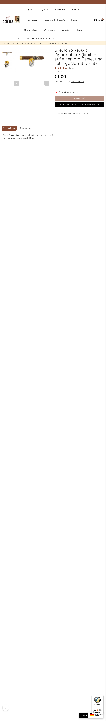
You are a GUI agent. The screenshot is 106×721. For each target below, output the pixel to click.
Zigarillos (44, 9)
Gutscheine (49, 30)
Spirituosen (33, 19)
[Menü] (101, 696)
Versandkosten (77, 81)
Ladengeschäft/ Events (55, 19)
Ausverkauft (79, 98)
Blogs (79, 30)
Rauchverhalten (27, 128)
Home (3, 43)
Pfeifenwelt (60, 9)
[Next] (46, 83)
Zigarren (30, 9)
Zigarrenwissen (31, 30)
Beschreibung (9, 128)
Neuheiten (65, 30)
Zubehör (75, 9)
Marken (74, 19)
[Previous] (16, 83)
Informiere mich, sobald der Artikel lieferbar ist (79, 104)
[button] (61, 68)
